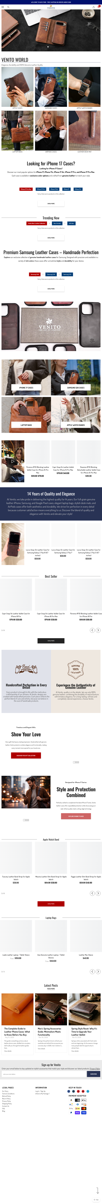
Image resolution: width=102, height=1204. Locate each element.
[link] (13, 461)
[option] (51, 30)
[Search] (8, 7)
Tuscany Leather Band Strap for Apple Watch (16, 878)
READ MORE (51, 989)
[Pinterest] (78, 1091)
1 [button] (48, 46)
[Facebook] (68, 1091)
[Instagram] (73, 1091)
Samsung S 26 (35, 274)
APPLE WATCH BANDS (84, 108)
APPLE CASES (17, 108)
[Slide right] (98, 630)
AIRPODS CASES (51, 152)
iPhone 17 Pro (41, 189)
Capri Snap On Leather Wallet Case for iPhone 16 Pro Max (51, 614)
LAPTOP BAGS (17, 152)
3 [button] (52, 46)
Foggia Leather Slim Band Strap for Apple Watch (86, 878)
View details (7, 1051)
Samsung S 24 (67, 274)
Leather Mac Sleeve (86, 955)
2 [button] (50, 46)
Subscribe (93, 1074)
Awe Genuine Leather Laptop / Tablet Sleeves (51, 956)
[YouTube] (83, 1091)
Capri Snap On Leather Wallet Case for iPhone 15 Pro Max (63, 468)
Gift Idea (71, 223)
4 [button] (54, 46)
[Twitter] (87, 1091)
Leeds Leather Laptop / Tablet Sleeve (15, 955)
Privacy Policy (95, 1068)
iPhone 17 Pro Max (26, 189)
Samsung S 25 (51, 274)
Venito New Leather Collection (36, 223)
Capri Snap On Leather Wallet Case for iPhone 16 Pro (16, 614)
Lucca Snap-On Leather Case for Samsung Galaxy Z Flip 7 (63, 551)
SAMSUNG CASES (51, 108)
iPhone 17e (78, 189)
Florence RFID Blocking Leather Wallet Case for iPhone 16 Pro (86, 614)
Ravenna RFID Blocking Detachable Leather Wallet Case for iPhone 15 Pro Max (88, 470)
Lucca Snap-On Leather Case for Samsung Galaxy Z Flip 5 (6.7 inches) (89, 552)
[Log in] (94, 7)
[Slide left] (92, 630)
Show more (51, 203)
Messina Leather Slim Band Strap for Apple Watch (51, 878)
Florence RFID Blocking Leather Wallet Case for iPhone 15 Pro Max (37, 470)
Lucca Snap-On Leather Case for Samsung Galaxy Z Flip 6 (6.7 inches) (38, 552)
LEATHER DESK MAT (85, 152)
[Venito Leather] (17, 87)
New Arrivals (57, 223)
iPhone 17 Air (54, 189)
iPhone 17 (66, 189)
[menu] (2, 7)
